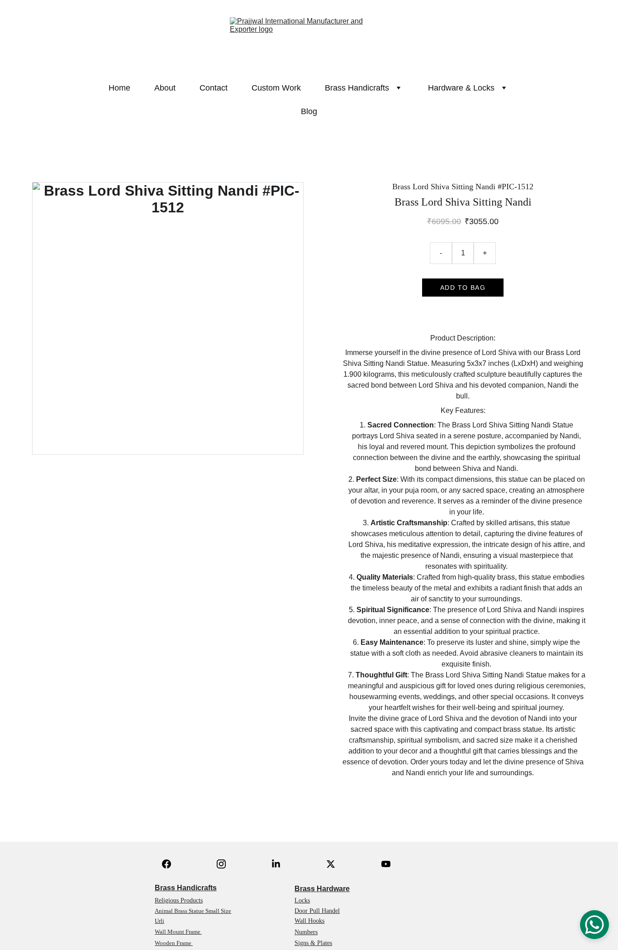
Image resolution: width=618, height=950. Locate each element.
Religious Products (179, 900)
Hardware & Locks (461, 87)
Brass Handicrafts (186, 888)
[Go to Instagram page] (221, 863)
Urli (159, 920)
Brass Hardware (322, 888)
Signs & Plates (313, 943)
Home (119, 87)
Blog (309, 111)
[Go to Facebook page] (166, 863)
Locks (302, 900)
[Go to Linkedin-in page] (275, 863)
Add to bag (462, 287)
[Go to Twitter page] (330, 863)
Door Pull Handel (317, 910)
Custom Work (276, 87)
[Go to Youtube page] (385, 863)
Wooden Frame (174, 943)
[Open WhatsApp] (594, 924)
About (165, 87)
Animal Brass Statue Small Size (193, 910)
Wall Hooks (309, 920)
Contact (214, 87)
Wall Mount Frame (178, 931)
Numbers (306, 932)
